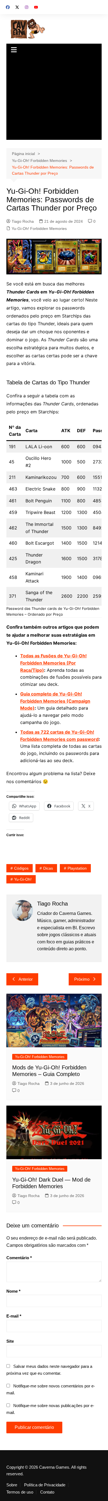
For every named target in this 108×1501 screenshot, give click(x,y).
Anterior (26, 979)
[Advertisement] (54, 98)
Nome (13, 1291)
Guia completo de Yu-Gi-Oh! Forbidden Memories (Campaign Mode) (55, 701)
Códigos (21, 868)
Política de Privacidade (44, 1485)
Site (10, 1341)
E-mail (13, 1316)
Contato (47, 1492)
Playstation (77, 868)
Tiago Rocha (23, 221)
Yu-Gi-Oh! (23, 879)
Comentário (19, 1257)
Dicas (48, 868)
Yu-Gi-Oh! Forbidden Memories (39, 228)
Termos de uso (19, 1492)
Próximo (81, 979)
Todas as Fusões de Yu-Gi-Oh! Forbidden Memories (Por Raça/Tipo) (53, 663)
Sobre (11, 1485)
